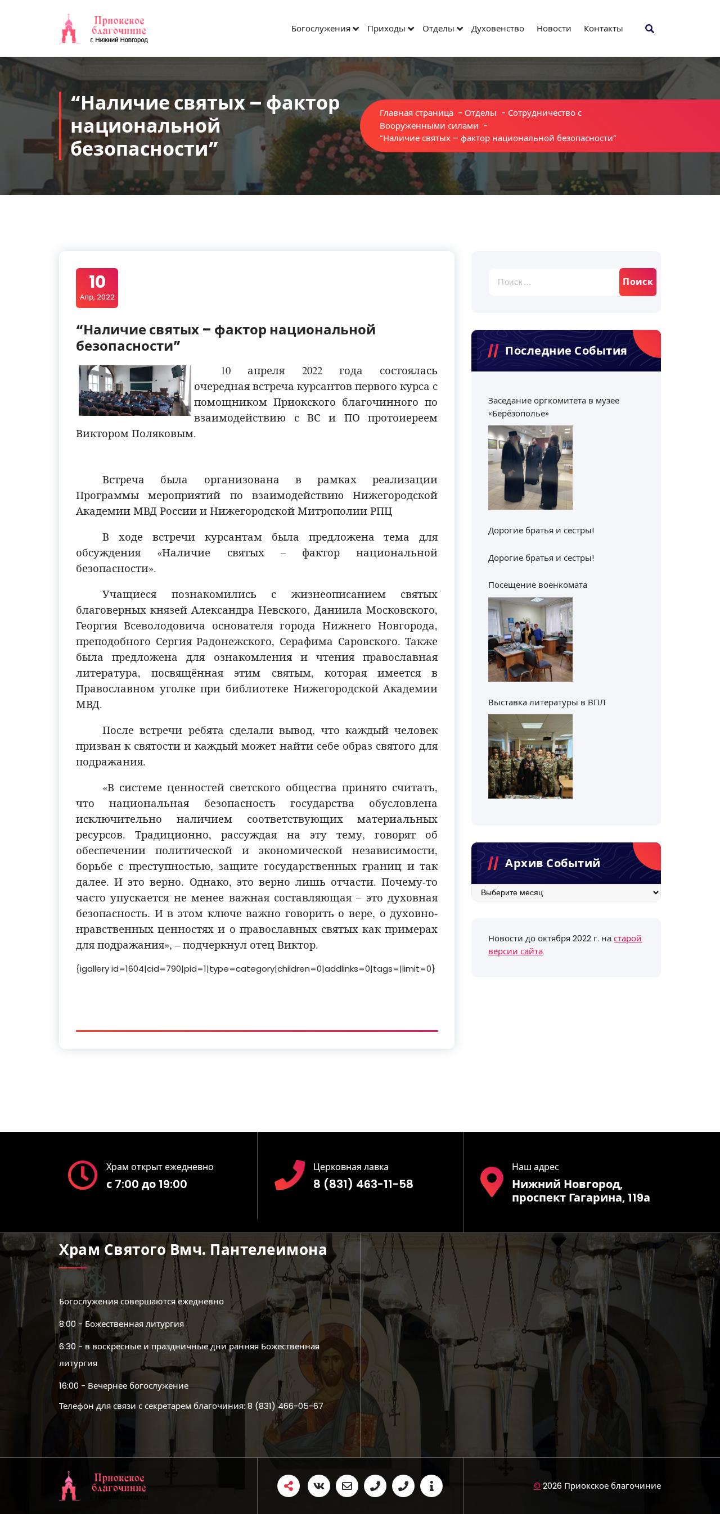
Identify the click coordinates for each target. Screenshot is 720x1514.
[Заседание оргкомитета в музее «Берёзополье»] (530, 467)
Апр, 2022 (97, 287)
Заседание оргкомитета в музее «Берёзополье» (553, 407)
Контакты (603, 28)
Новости (554, 28)
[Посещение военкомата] (530, 639)
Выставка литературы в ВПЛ (547, 702)
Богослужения (320, 28)
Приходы (386, 28)
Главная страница (416, 113)
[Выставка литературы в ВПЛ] (530, 756)
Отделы (438, 28)
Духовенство (497, 28)
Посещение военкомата (537, 585)
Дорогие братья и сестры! (541, 530)
